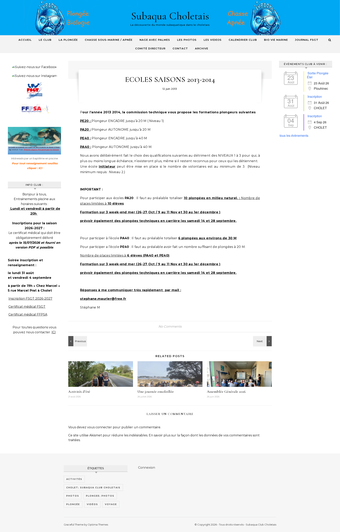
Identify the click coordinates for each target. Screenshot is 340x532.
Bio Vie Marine (276, 39)
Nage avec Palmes (155, 39)
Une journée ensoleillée (156, 391)
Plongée (73, 504)
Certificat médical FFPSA (27, 314)
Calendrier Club (243, 39)
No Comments (170, 326)
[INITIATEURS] (263, 341)
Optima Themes (98, 524)
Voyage (111, 504)
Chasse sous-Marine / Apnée (108, 39)
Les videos (213, 39)
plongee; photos (100, 495)
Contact (180, 48)
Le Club (45, 39)
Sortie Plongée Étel (317, 75)
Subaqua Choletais (170, 15)
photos (72, 495)
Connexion (146, 467)
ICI (54, 332)
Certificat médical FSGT (26, 306)
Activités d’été (79, 391)
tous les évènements (294, 135)
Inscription (315, 96)
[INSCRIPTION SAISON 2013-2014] (77, 341)
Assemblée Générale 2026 (226, 391)
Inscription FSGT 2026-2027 (30, 298)
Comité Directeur (150, 48)
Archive (201, 48)
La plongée (68, 39)
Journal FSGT (306, 39)
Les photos (187, 39)
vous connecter (99, 427)
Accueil (25, 39)
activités (74, 479)
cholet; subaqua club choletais (93, 487)
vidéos (92, 504)
